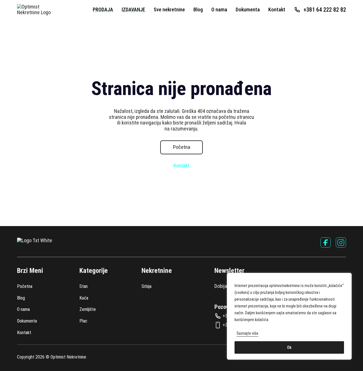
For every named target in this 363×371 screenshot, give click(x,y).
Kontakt (276, 9)
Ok (289, 347)
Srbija (146, 286)
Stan (83, 286)
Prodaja (103, 9)
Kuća (83, 298)
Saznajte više (247, 333)
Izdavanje (133, 9)
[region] (289, 316)
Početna (181, 147)
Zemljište (87, 309)
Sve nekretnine (169, 9)
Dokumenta (248, 9)
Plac (83, 321)
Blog (198, 9)
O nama (219, 9)
